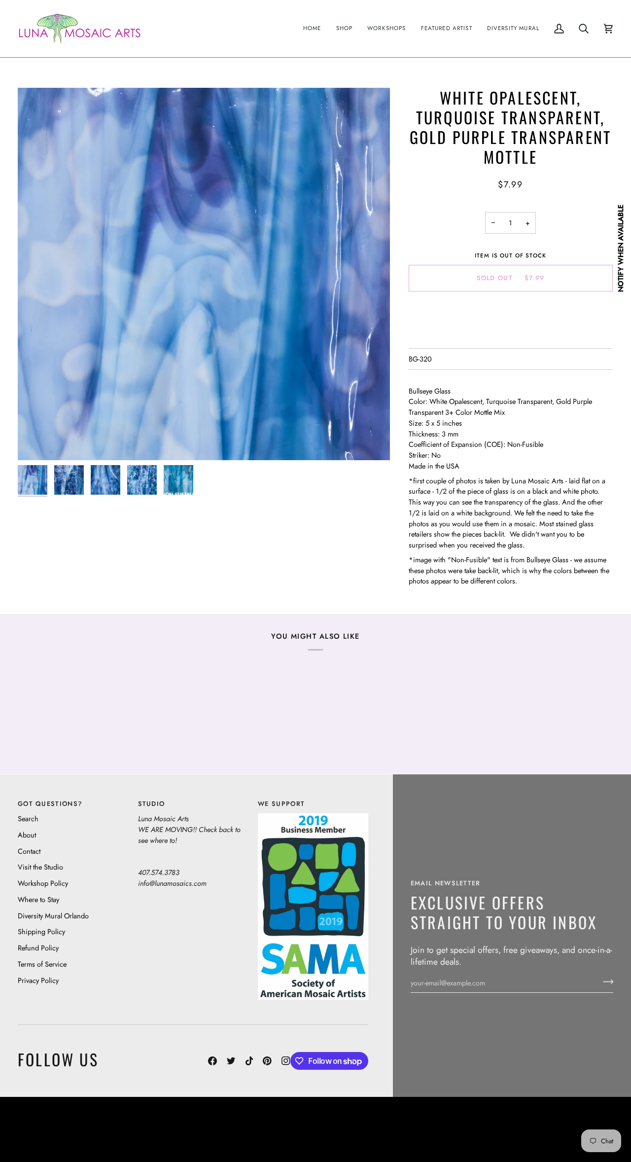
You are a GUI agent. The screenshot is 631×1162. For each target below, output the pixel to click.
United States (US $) (63, 1129)
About (27, 835)
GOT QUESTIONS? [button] (50, 803)
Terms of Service (42, 964)
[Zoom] (204, 274)
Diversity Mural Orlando (53, 915)
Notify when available (620, 248)
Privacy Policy (38, 980)
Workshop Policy (43, 883)
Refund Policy (38, 948)
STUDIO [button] (151, 803)
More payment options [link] (510, 337)
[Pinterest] (267, 1060)
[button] (344, 28)
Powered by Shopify (575, 1136)
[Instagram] (285, 1060)
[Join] (605, 981)
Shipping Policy (41, 931)
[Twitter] (231, 1060)
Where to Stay (38, 899)
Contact (29, 851)
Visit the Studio (40, 867)
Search (28, 818)
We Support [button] (281, 803)
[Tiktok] (249, 1060)
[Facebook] (212, 1060)
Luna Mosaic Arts (265, 1121)
